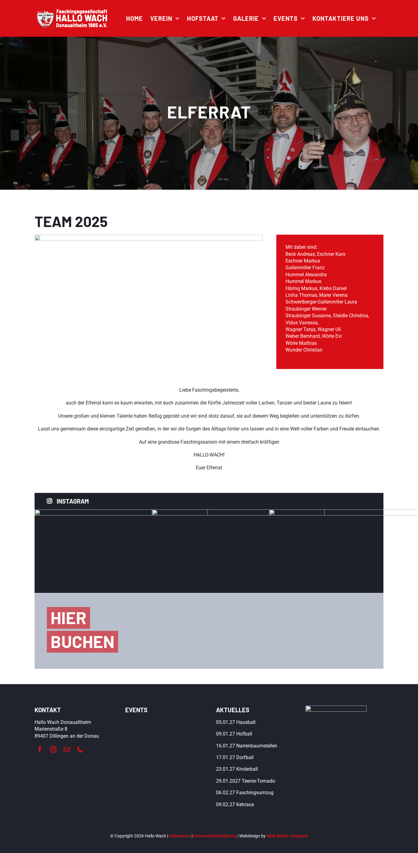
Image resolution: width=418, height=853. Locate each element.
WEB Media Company (287, 835)
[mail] (67, 749)
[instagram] (53, 749)
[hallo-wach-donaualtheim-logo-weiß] (73, 11)
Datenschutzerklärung (215, 835)
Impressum (180, 835)
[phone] (80, 749)
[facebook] (40, 749)
